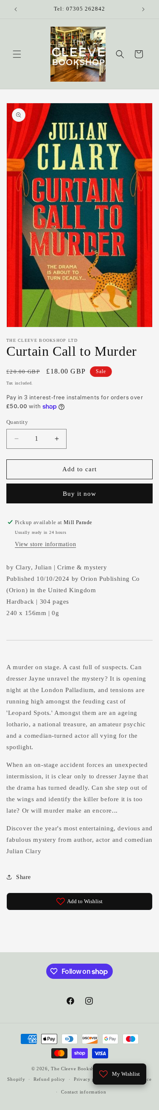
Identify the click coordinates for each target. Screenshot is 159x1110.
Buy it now (79, 493)
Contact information (83, 1091)
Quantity (17, 422)
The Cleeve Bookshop (75, 1068)
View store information (45, 544)
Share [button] (23, 877)
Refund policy (49, 1079)
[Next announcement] (143, 9)
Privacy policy (90, 1079)
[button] (17, 54)
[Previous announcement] (15, 9)
